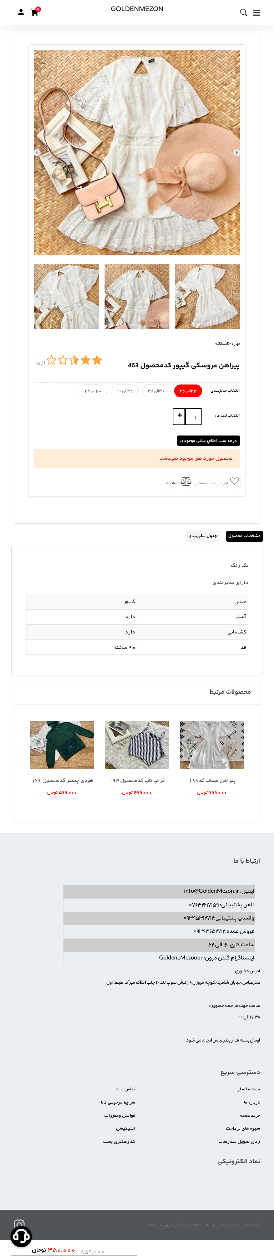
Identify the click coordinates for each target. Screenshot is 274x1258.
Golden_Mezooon (181, 958)
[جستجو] (246, 12)
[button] (21, 12)
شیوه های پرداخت (243, 1128)
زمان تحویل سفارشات (239, 1141)
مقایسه (172, 483)
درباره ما (252, 1102)
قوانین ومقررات (119, 1115)
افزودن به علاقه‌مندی (211, 483)
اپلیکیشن (125, 1128)
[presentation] (236, 152)
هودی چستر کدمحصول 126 (62, 780)
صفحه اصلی (248, 1089)
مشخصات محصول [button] (244, 536)
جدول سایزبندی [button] (202, 536)
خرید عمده (250, 1115)
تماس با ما (125, 1089)
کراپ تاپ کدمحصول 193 (137, 780)
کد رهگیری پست (119, 1141)
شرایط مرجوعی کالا (118, 1102)
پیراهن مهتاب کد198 (212, 780)
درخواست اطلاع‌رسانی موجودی (208, 440)
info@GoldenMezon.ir (211, 891)
